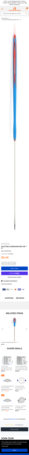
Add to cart (14, 268)
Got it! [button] (14, 450)
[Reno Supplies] (14, 9)
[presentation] (2, 329)
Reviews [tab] (20, 298)
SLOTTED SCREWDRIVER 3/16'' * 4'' (9, 342)
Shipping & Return (6, 284)
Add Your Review (6, 251)
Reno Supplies (5, 243)
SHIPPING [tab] (9, 298)
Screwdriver (4, 18)
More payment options (14, 277)
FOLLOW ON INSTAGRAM (14, 419)
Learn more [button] (5, 446)
